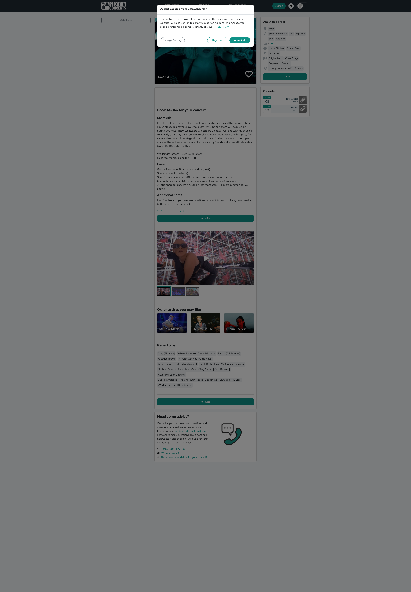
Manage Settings (173, 40)
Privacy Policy (220, 27)
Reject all (217, 40)
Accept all (240, 40)
